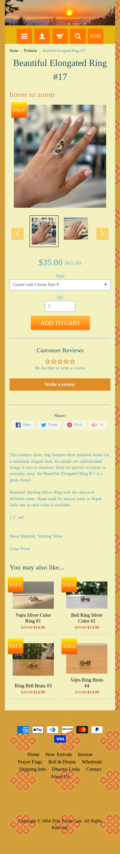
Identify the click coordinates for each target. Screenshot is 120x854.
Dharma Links (66, 769)
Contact (93, 769)
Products (30, 51)
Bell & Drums (62, 761)
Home (14, 51)
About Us (60, 776)
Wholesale (92, 761)
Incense (85, 754)
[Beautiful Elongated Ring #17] (44, 231)
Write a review (60, 384)
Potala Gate (72, 820)
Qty (60, 297)
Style (60, 276)
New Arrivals (59, 754)
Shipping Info (32, 769)
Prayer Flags (30, 761)
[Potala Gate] (60, 12)
